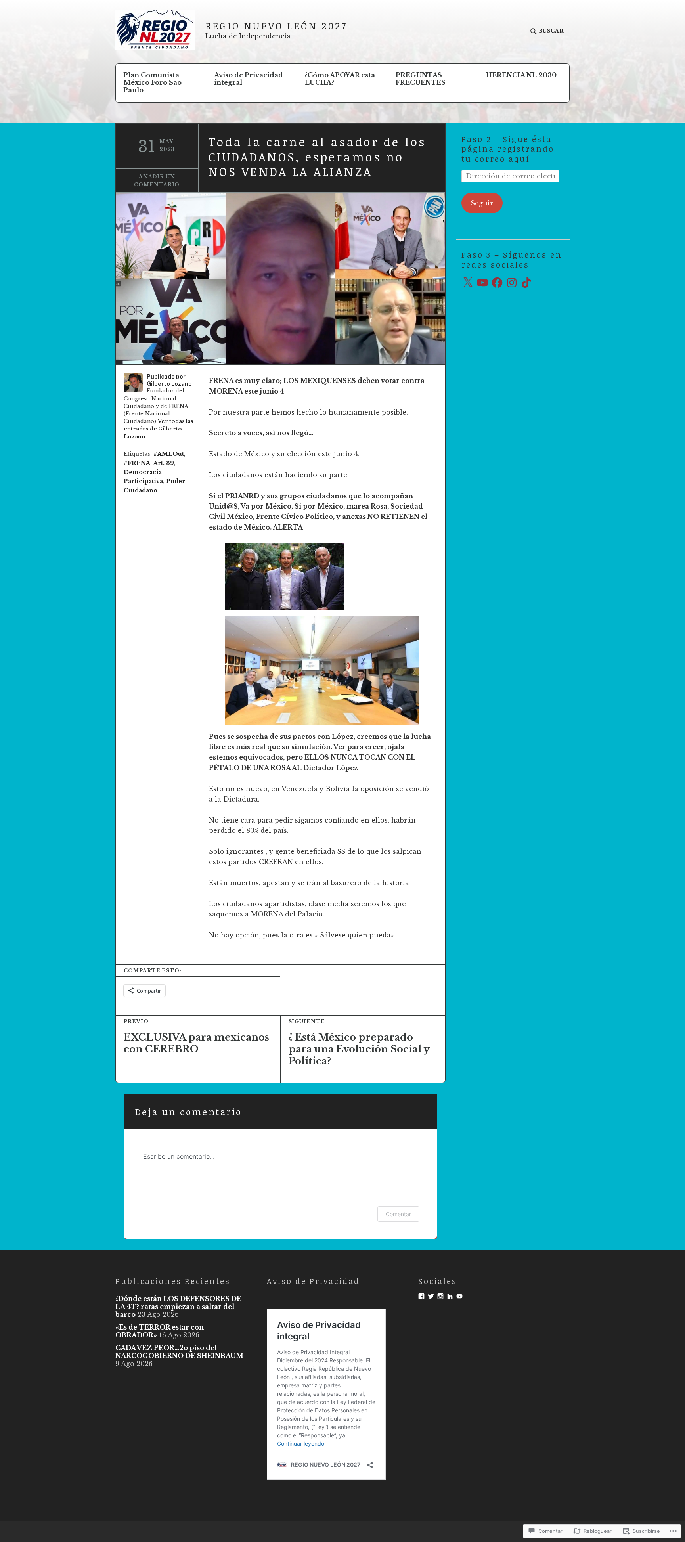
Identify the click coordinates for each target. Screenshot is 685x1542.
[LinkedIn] (450, 1296)
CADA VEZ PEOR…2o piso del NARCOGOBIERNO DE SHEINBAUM (179, 1352)
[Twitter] (431, 1296)
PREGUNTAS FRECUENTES (421, 78)
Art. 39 (163, 463)
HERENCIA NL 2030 (521, 75)
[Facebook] (497, 282)
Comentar (398, 1214)
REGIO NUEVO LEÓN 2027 (276, 25)
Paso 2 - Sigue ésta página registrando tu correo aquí (507, 148)
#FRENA (137, 463)
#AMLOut (168, 453)
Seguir (482, 203)
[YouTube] (482, 282)
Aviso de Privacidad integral (248, 78)
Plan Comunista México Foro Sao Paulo (152, 82)
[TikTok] (526, 282)
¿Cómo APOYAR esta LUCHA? (340, 78)
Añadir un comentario (157, 180)
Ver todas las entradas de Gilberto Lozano (158, 428)
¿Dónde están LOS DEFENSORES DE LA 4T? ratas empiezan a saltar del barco (178, 1306)
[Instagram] (511, 282)
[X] (467, 282)
